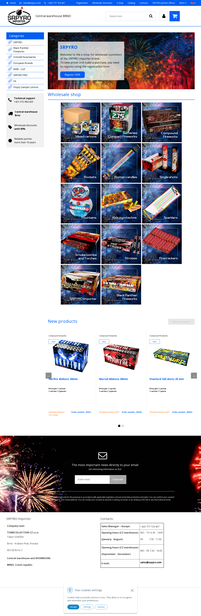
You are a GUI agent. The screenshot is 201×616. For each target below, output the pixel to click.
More (182, 2)
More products (181, 321)
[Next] (194, 376)
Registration (82, 2)
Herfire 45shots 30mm (63, 379)
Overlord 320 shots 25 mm (166, 379)
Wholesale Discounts (102, 2)
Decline (101, 607)
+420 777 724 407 (56, 2)
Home (13, 2)
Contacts (143, 2)
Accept (73, 607)
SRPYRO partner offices (163, 2)
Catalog (131, 2)
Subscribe (118, 479)
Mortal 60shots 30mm (113, 379)
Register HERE (72, 74)
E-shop (120, 2)
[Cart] (175, 16)
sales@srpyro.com (32, 2)
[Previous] (49, 376)
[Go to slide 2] (122, 426)
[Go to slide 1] (119, 426)
